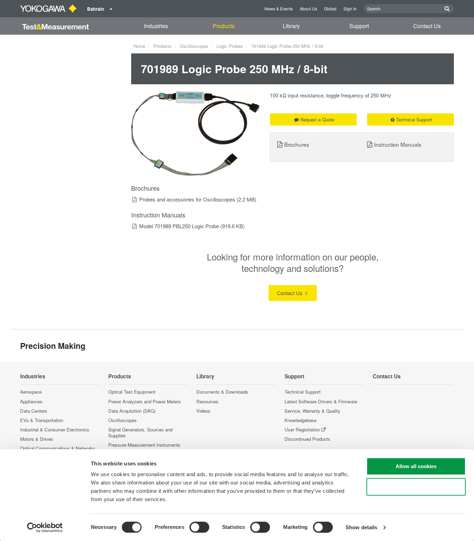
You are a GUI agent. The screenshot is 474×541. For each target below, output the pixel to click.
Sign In (350, 8)
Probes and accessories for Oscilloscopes (187, 199)
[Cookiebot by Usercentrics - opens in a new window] (45, 527)
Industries (156, 26)
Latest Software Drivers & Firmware (321, 401)
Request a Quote (317, 119)
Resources (207, 401)
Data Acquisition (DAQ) (131, 410)
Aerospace (31, 391)
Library (291, 26)
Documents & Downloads (222, 391)
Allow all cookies (416, 466)
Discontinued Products (307, 439)
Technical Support (414, 119)
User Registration (302, 429)
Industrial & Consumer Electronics (54, 429)
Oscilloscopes (194, 46)
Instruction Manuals (397, 144)
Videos (203, 410)
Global (330, 8)
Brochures (296, 144)
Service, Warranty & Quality (312, 410)
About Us (308, 8)
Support (359, 26)
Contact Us (427, 26)
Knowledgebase (300, 420)
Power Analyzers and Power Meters (144, 401)
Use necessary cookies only (416, 487)
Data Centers (33, 410)
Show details (361, 527)
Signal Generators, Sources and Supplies (140, 432)
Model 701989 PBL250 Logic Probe (179, 226)
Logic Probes (230, 46)
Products (224, 26)
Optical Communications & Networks (57, 448)
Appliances (31, 401)
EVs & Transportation (41, 420)
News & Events (278, 8)
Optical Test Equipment (131, 391)
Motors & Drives (36, 439)
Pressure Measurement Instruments (144, 444)
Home (139, 46)
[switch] (199, 527)
